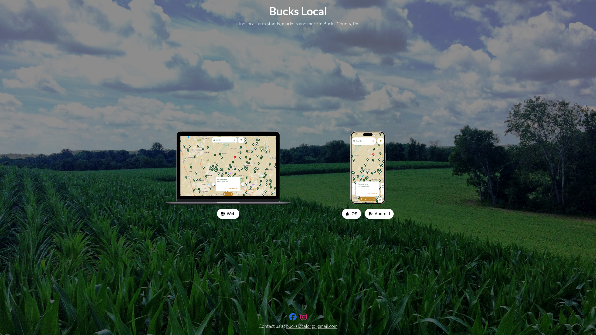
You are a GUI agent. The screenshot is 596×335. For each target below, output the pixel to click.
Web (231, 213)
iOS (354, 213)
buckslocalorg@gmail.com (312, 326)
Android (382, 213)
